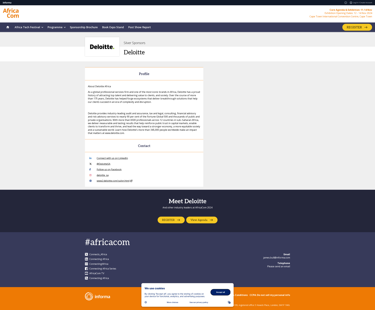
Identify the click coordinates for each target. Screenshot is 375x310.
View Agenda (199, 219)
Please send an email (278, 266)
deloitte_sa (103, 175)
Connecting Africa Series (102, 268)
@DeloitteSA (103, 163)
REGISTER (354, 27)
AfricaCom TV (96, 273)
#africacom (107, 242)
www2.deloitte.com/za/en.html (113, 180)
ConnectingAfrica (98, 264)
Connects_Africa (98, 254)
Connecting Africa (99, 259)
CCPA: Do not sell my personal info (270, 295)
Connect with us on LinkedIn (112, 158)
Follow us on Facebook (109, 169)
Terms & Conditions (236, 295)
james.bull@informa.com (276, 257)
